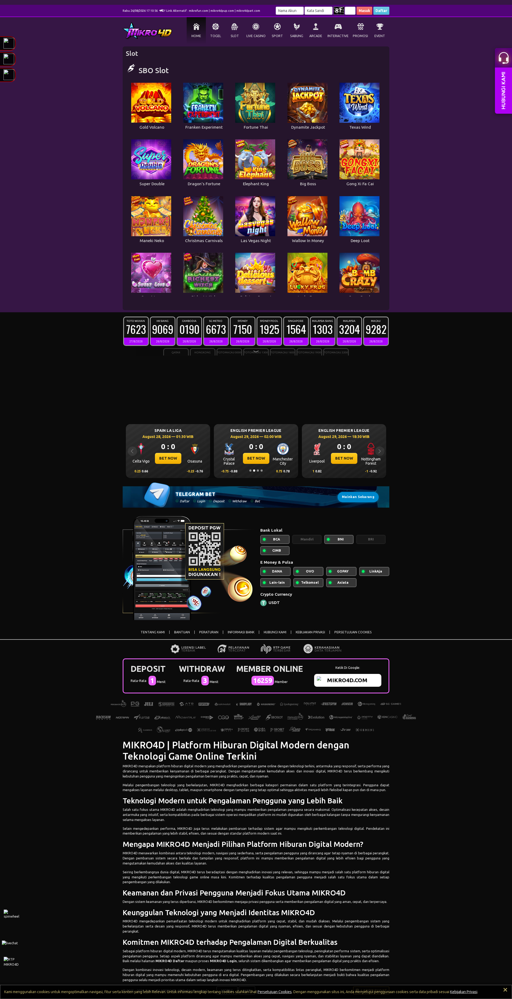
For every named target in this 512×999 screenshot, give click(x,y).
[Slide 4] (262, 470)
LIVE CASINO (256, 36)
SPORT (277, 36)
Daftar (381, 11)
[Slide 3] (258, 470)
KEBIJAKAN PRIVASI (310, 632)
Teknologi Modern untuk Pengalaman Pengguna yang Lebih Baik (232, 800)
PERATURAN (208, 632)
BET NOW (168, 458)
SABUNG (296, 36)
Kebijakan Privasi (463, 992)
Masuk (364, 11)
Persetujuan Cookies (275, 992)
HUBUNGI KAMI (275, 632)
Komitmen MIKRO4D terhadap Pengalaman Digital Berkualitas (230, 942)
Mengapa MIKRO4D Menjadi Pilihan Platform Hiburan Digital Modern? (243, 844)
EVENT (379, 36)
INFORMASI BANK (241, 632)
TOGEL (215, 36)
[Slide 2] (254, 470)
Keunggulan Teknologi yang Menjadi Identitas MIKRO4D (219, 912)
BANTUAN (182, 632)
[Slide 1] (250, 470)
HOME (196, 36)
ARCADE (315, 36)
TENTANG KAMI (153, 632)
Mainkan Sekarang (358, 497)
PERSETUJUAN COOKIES (353, 632)
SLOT (235, 36)
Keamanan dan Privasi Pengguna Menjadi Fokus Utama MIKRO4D (234, 893)
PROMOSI (360, 36)
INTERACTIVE (338, 36)
